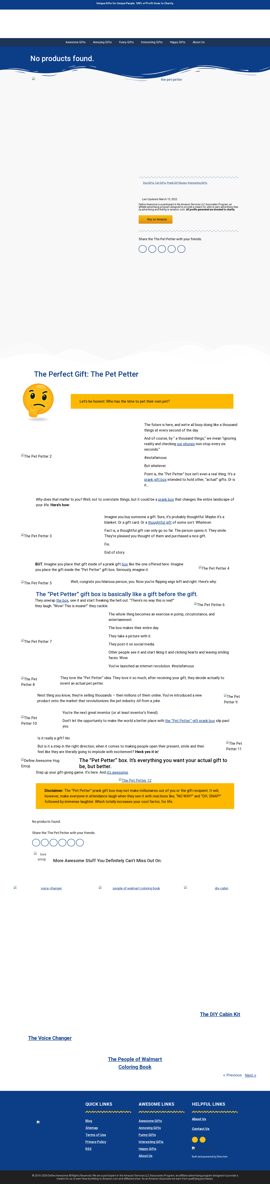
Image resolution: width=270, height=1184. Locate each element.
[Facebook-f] (195, 1140)
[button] (143, 249)
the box (62, 600)
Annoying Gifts (102, 42)
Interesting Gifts (152, 42)
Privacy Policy (95, 1142)
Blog (88, 1121)
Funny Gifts (126, 42)
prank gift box (155, 479)
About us (199, 1119)
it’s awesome (117, 772)
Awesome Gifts (76, 42)
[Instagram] (203, 1140)
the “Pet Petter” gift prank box (190, 720)
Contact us (200, 1129)
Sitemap (91, 1128)
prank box (166, 499)
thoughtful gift (160, 522)
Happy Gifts (177, 42)
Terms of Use (95, 1135)
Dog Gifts (148, 182)
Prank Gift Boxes (177, 182)
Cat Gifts (160, 182)
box (125, 564)
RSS (88, 1149)
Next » (250, 1075)
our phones (186, 444)
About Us (199, 42)
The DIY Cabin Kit (220, 1014)
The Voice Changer (50, 1038)
